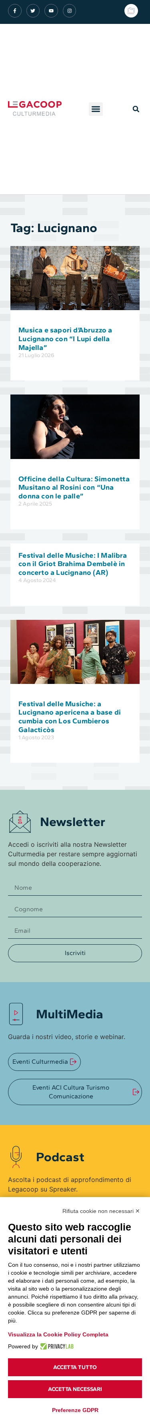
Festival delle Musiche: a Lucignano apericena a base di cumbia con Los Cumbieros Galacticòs (69, 716)
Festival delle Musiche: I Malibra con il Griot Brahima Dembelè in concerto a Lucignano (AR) (72, 564)
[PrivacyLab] (56, 1346)
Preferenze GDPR (75, 1410)
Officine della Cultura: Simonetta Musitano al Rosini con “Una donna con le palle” (74, 487)
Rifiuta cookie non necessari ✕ (101, 1211)
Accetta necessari (75, 1389)
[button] (96, 109)
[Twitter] (33, 11)
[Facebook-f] (15, 11)
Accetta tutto (75, 1367)
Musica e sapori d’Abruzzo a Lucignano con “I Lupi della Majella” (65, 339)
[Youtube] (51, 11)
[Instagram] (69, 11)
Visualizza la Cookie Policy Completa (58, 1334)
